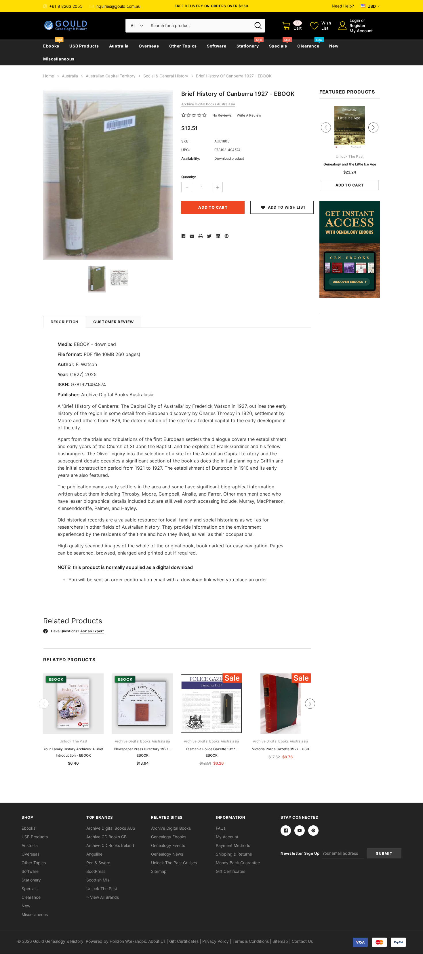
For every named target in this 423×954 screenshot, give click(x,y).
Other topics (183, 45)
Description (65, 321)
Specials (278, 45)
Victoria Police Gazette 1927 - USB (280, 749)
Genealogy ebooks (168, 836)
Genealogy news (167, 854)
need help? (343, 5)
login (355, 20)
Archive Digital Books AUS (110, 828)
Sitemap (159, 871)
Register (357, 25)
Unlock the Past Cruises (174, 862)
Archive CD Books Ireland (110, 845)
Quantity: (188, 177)
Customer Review (113, 321)
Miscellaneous (59, 58)
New (333, 45)
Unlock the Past (101, 888)
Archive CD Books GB (106, 836)
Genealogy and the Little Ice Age (349, 164)
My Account (361, 30)
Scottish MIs (97, 879)
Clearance (308, 45)
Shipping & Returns (234, 854)
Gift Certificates (230, 871)
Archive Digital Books (171, 828)
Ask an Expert (92, 631)
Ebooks (51, 45)
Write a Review (249, 115)
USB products (84, 45)
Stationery (248, 45)
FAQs (221, 828)
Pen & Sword (98, 862)
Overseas (149, 45)
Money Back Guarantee (238, 862)
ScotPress (95, 871)
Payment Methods (233, 845)
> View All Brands (102, 897)
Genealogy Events (168, 845)
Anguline (94, 854)
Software (216, 45)
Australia (119, 45)
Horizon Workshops (128, 941)
